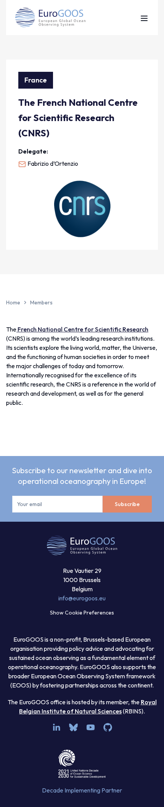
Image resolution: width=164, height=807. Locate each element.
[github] (107, 727)
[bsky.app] (73, 727)
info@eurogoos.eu (82, 598)
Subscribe (127, 504)
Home (13, 302)
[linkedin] (56, 727)
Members (41, 302)
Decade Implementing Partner (82, 790)
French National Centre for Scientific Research (82, 329)
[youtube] (90, 727)
